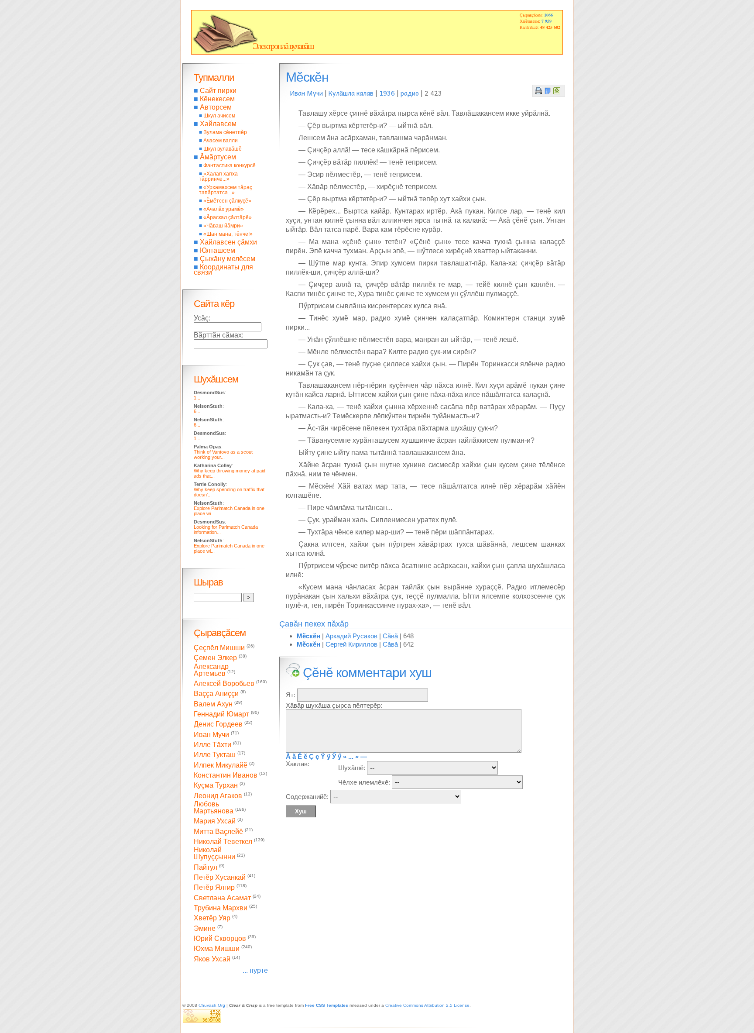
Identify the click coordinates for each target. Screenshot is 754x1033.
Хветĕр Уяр (212, 918)
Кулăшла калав (351, 93)
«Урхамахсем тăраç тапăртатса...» (225, 190)
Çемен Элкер (215, 658)
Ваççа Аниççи (216, 694)
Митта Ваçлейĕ (218, 831)
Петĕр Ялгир (214, 888)
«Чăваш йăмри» (223, 226)
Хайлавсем (218, 123)
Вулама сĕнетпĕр (225, 132)
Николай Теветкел (223, 841)
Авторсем (216, 107)
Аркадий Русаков (351, 636)
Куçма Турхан (216, 785)
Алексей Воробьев (224, 683)
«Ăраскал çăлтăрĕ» (227, 217)
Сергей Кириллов (351, 644)
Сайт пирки (218, 90)
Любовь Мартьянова (213, 807)
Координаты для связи (223, 269)
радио (410, 93)
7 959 (547, 21)
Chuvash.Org (212, 1005)
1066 (548, 15)
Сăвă (390, 636)
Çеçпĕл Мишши (219, 647)
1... (197, 397)
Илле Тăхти (212, 744)
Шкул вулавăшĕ (222, 149)
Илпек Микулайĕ (220, 765)
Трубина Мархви (220, 908)
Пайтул (205, 867)
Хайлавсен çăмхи (228, 242)
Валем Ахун (213, 704)
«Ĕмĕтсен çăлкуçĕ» (227, 201)
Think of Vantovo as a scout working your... (223, 454)
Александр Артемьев (211, 670)
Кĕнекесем (217, 99)
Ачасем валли (220, 141)
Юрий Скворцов (220, 938)
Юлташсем (217, 250)
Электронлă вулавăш (283, 46)
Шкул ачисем (219, 116)
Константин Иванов (225, 775)
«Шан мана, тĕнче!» (228, 234)
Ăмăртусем (218, 157)
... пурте (255, 970)
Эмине (205, 928)
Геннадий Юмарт (221, 714)
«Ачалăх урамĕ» (223, 209)
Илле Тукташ (215, 755)
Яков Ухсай (212, 959)
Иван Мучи (306, 93)
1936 (387, 93)
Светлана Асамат (222, 898)
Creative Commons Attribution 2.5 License (427, 1005)
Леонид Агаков (218, 795)
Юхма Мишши (217, 949)
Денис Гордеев (218, 724)
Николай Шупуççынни (214, 853)
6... (197, 411)
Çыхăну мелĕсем (227, 258)
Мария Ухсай (215, 821)
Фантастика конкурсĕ (229, 165)
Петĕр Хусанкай (220, 877)
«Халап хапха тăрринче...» (218, 176)
